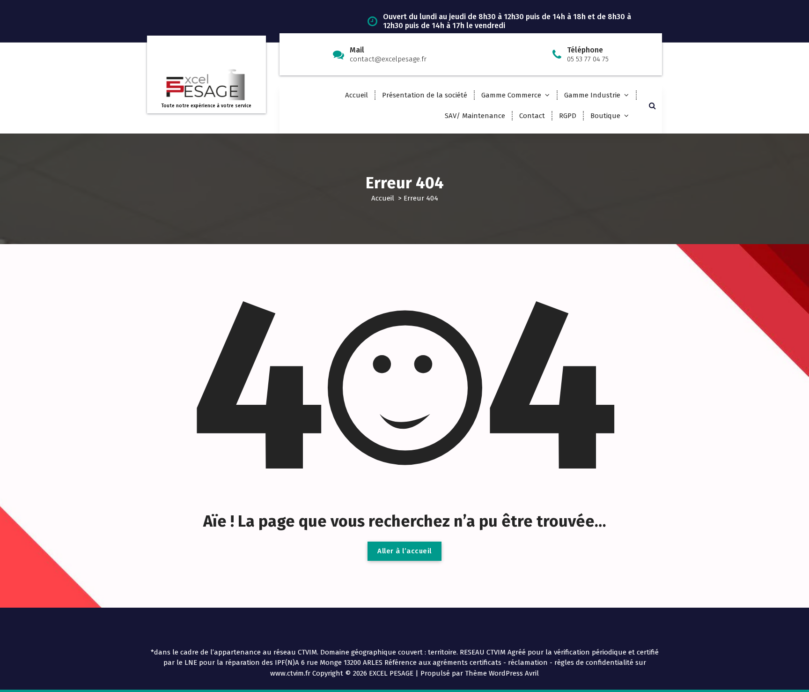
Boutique (605, 116)
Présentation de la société (424, 95)
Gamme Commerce (511, 95)
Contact (532, 116)
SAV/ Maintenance (475, 116)
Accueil (356, 95)
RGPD (567, 116)
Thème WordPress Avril (502, 673)
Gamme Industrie (592, 95)
